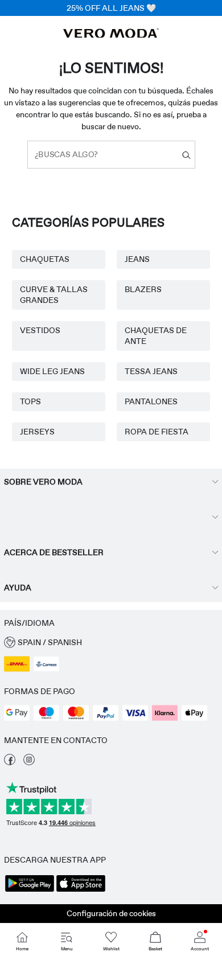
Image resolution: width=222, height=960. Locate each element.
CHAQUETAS (44, 259)
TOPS (30, 401)
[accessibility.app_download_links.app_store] (80, 890)
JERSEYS (37, 431)
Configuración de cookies (111, 913)
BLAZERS (143, 289)
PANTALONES (151, 401)
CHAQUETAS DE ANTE (156, 336)
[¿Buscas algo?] (186, 154)
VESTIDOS (40, 330)
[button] (111, 643)
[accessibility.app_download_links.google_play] (29, 890)
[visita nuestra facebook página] (9, 762)
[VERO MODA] (111, 34)
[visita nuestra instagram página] (29, 762)
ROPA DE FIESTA (156, 431)
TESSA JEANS (151, 371)
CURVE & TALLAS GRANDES (54, 295)
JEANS (137, 259)
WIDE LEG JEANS (52, 371)
